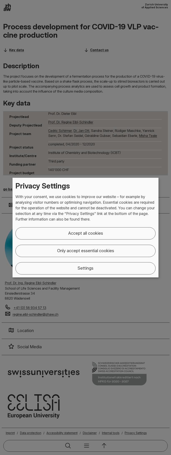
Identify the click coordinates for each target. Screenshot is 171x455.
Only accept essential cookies (85, 250)
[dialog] (85, 227)
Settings (85, 268)
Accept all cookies (85, 233)
